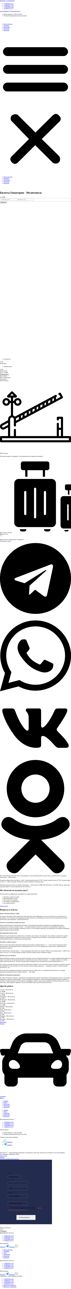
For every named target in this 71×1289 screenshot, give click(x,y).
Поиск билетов (7, 24)
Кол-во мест (11, 1179)
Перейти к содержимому (7, 0)
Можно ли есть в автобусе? (8, 955)
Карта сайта (3, 1156)
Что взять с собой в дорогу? (8, 942)
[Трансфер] (35, 1095)
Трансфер (6, 25)
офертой (39, 1208)
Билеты (2, 1023)
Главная (5, 1101)
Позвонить (3, 1022)
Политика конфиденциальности (9, 1159)
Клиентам (6, 28)
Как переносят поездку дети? (8, 933)
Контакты (6, 30)
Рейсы (5, 1102)
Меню (2, 1098)
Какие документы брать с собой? (9, 913)
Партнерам (6, 27)
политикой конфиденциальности (17, 1210)
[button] (35, 103)
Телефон (10, 1192)
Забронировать (24, 1217)
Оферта (2, 1157)
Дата (9, 1173)
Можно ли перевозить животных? (10, 975)
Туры (5, 1253)
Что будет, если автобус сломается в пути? (12, 922)
